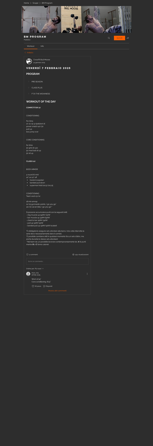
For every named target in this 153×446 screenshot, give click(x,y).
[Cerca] (109, 38)
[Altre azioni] (87, 274)
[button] (57, 82)
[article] (57, 175)
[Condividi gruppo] (127, 38)
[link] (30, 46)
